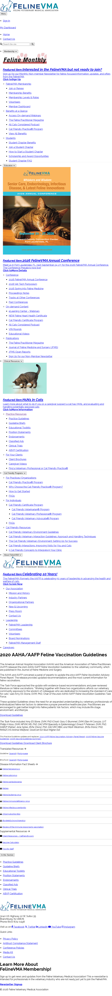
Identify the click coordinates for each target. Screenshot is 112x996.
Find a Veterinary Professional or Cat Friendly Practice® (38, 468)
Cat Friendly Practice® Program (26, 129)
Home (6, 34)
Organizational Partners (21, 602)
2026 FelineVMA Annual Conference (28, 279)
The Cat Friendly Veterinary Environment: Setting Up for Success (43, 541)
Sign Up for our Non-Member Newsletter (30, 356)
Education (8, 165)
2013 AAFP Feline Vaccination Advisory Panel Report (62, 736)
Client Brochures (17, 459)
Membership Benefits (20, 93)
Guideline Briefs (17, 423)
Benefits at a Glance (16, 111)
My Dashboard (8, 27)
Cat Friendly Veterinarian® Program (30, 509)
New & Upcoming (18, 606)
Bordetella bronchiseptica (13, 820)
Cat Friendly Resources (18, 527)
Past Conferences (18, 302)
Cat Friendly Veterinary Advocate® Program (35, 518)
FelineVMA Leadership (21, 624)
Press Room (15, 611)
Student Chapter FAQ (20, 160)
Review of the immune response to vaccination (23, 827)
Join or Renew (16, 88)
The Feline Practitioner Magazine (26, 120)
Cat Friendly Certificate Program (26, 320)
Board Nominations (19, 638)
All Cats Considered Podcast (24, 124)
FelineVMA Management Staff (25, 642)
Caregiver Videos (18, 463)
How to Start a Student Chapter (26, 151)
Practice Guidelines (19, 418)
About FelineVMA (11, 555)
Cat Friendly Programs (14, 473)
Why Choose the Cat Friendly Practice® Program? (36, 486)
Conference (12, 275)
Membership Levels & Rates (24, 97)
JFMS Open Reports (19, 351)
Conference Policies (13, 947)
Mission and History (19, 593)
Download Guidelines (11, 715)
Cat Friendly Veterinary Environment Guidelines (34, 532)
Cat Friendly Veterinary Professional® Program (37, 514)
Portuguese (23, 753)
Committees (15, 629)
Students (11, 138)
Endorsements (16, 436)
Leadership (12, 620)
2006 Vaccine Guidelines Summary (25, 739)
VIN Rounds (15, 329)
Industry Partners (18, 597)
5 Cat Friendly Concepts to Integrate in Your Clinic (35, 550)
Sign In (6, 20)
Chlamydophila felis (11, 814)
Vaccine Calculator (10, 842)
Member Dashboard (19, 106)
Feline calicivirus (9, 775)
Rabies (5, 788)
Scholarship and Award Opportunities (29, 156)
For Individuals (13, 500)
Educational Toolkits (20, 427)
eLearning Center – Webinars (24, 311)
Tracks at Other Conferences (24, 297)
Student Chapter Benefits (22, 142)
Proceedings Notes (19, 293)
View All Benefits (18, 133)
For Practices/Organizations (21, 477)
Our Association (14, 588)
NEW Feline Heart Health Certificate (28, 315)
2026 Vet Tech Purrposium (23, 284)
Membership (9, 51)
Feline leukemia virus (11, 795)
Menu (3, 14)
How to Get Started (19, 491)
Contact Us (9, 39)
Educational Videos (19, 333)
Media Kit (8, 952)
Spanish (12, 753)
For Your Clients (14, 454)
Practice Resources (16, 414)
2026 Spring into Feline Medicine (26, 288)
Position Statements (20, 432)
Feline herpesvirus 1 (11, 769)
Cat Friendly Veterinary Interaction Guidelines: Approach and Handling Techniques (52, 536)
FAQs (12, 496)
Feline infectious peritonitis (14, 807)
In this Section (7, 855)
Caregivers (8, 647)
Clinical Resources (12, 361)
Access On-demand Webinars (25, 115)
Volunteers (14, 102)
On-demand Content (17, 306)
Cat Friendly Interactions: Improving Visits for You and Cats (40, 545)
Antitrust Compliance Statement (20, 943)
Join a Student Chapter (21, 147)
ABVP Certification (18, 450)
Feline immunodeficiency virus (16, 801)
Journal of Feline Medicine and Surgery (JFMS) (33, 347)
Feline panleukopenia (12, 782)
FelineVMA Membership (18, 84)
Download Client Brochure (37, 743)
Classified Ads (16, 441)
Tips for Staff (8, 849)
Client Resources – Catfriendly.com (18, 836)
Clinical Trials (16, 445)
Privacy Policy (10, 938)
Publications (12, 338)
